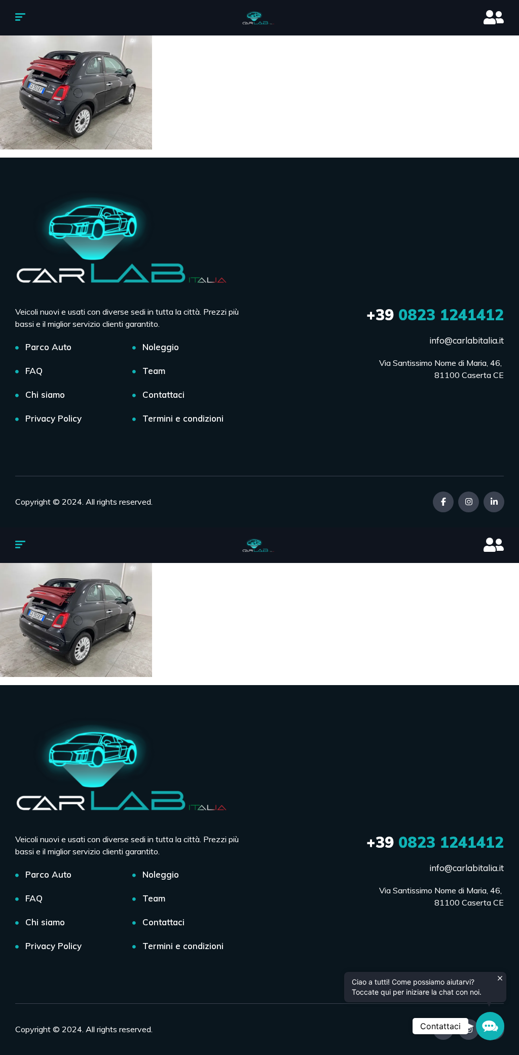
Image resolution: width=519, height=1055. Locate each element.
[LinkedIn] (494, 502)
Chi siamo (45, 394)
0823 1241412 (435, 314)
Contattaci (163, 394)
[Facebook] (443, 502)
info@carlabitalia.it (466, 340)
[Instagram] (468, 502)
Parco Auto (48, 347)
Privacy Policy (53, 418)
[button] (490, 1026)
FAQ (34, 370)
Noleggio (160, 347)
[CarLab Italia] (259, 18)
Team (153, 370)
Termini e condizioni (183, 418)
